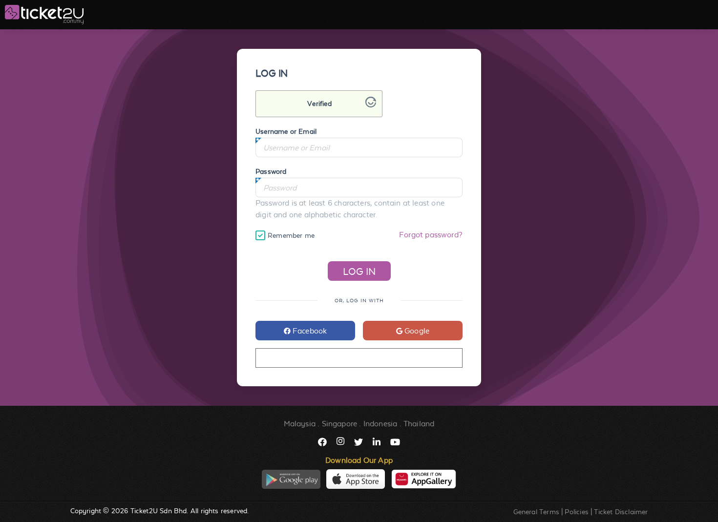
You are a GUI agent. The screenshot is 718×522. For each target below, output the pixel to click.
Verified (319, 103)
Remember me (291, 235)
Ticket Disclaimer (621, 512)
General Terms (536, 512)
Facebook (309, 331)
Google (415, 331)
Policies (576, 512)
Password (270, 171)
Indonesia (380, 423)
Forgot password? (431, 234)
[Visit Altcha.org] (370, 105)
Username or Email (286, 131)
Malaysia (300, 423)
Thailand (418, 423)
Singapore (340, 423)
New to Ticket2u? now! (359, 358)
